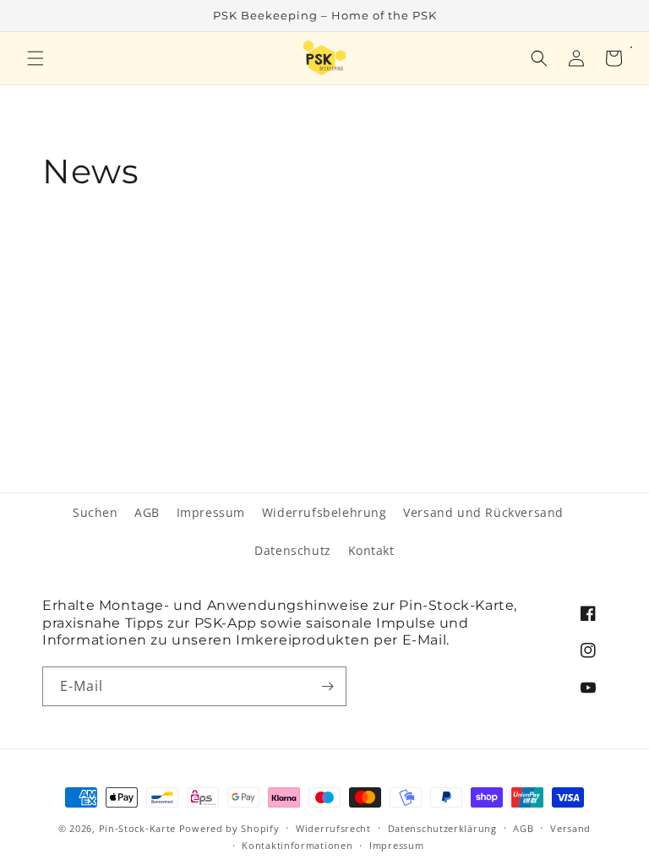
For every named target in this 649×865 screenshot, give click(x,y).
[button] (35, 58)
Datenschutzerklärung (442, 828)
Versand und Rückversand (483, 512)
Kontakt (371, 550)
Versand (570, 828)
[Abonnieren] (327, 686)
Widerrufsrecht (333, 828)
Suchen (95, 512)
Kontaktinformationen (297, 845)
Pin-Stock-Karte (138, 828)
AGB (147, 512)
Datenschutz (292, 550)
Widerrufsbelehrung (324, 512)
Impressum (211, 512)
